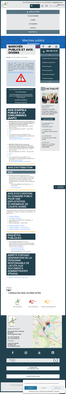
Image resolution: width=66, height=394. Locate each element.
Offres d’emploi (47, 67)
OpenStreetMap (53, 347)
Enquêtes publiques (21, 100)
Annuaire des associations (50, 59)
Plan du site (14, 385)
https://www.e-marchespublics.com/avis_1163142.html (20, 160)
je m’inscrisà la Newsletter (33, 368)
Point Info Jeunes (47, 71)
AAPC (10, 130)
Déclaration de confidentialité (46, 391)
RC (10, 132)
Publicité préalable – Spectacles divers (19, 229)
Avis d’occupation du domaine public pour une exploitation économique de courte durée (21, 96)
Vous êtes (31, 32)
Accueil (8, 57)
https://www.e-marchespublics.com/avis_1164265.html (20, 138)
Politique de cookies (33, 391)
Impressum (56, 391)
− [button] (35, 320)
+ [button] (35, 317)
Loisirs (33, 20)
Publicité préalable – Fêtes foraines (19, 227)
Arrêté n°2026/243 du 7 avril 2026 (18, 277)
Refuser (44, 388)
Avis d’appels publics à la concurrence (21, 89)
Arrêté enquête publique (18, 249)
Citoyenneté (33, 24)
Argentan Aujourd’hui (48, 63)
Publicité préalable (14, 216)
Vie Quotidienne (33, 16)
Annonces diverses (21, 102)
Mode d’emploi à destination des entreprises (20, 72)
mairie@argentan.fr (57, 2)
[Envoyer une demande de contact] (46, 6)
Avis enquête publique (17, 248)
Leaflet (47, 347)
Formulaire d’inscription (15, 218)
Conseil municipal (47, 79)
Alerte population (33, 376)
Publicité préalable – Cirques (17, 225)
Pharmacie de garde (48, 75)
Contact (33, 28)
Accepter (30, 388)
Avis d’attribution (20, 92)
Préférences (57, 388)
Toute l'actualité (48, 119)
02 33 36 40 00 (46, 2)
